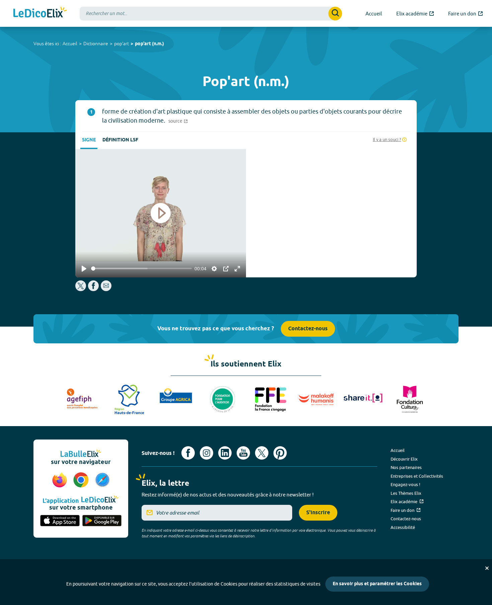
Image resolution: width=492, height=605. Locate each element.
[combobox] (211, 13)
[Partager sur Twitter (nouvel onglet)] (81, 289)
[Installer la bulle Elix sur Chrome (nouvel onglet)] (82, 480)
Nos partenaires (406, 467)
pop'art (121, 43)
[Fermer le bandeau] (487, 568)
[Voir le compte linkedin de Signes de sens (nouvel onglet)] (225, 453)
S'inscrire (318, 512)
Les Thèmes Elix (406, 493)
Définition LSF (120, 140)
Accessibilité (403, 527)
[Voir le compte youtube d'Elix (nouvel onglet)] (243, 453)
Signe (89, 140)
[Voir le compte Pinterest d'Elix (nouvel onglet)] (280, 453)
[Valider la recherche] (335, 13)
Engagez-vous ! (405, 484)
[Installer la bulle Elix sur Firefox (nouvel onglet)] (60, 480)
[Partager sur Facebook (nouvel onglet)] (93, 289)
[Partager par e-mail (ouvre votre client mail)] (106, 289)
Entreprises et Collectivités (417, 476)
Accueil (70, 43)
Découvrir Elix (404, 459)
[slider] (141, 268)
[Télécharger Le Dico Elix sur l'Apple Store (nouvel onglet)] (60, 521)
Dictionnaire (95, 43)
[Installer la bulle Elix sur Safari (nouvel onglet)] (102, 480)
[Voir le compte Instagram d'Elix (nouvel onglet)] (206, 453)
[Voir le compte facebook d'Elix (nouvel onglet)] (188, 453)
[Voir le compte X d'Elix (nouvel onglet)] (261, 453)
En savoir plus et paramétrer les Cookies (377, 584)
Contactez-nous (308, 328)
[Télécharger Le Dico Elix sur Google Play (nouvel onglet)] (102, 521)
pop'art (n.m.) (149, 44)
